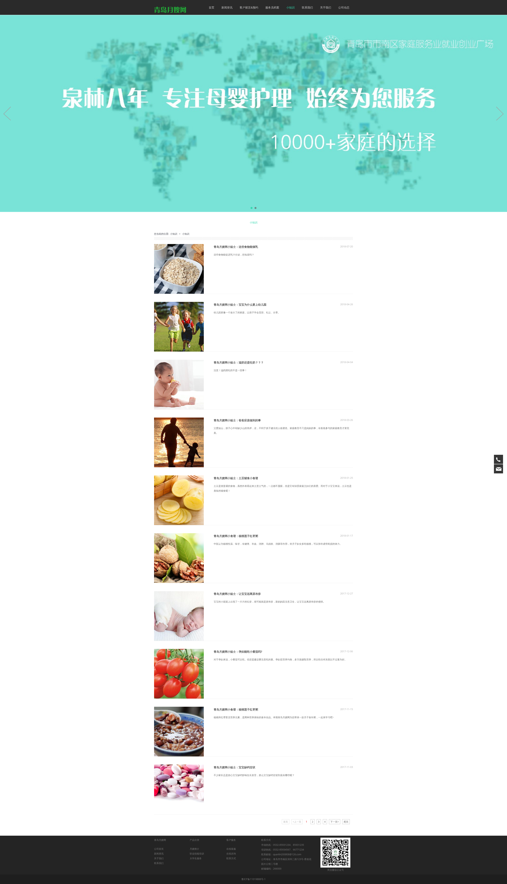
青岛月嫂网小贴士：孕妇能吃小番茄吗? (238, 651)
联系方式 (231, 858)
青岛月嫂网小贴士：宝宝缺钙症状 (234, 767)
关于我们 (325, 7)
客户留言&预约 (249, 7)
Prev (7, 113)
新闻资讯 (227, 7)
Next (499, 113)
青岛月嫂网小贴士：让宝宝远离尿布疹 (237, 594)
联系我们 (307, 7)
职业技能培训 (197, 853)
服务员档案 (272, 7)
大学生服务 (196, 858)
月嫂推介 (194, 849)
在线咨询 (231, 853)
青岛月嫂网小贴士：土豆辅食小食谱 (236, 478)
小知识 (290, 7)
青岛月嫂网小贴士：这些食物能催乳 (236, 247)
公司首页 (159, 849)
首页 (211, 7)
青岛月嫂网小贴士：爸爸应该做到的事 (237, 420)
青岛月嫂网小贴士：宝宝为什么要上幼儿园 (240, 304)
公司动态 (343, 7)
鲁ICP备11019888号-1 (253, 879)
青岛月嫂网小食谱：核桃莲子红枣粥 (236, 536)
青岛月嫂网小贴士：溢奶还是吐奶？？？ (239, 362)
